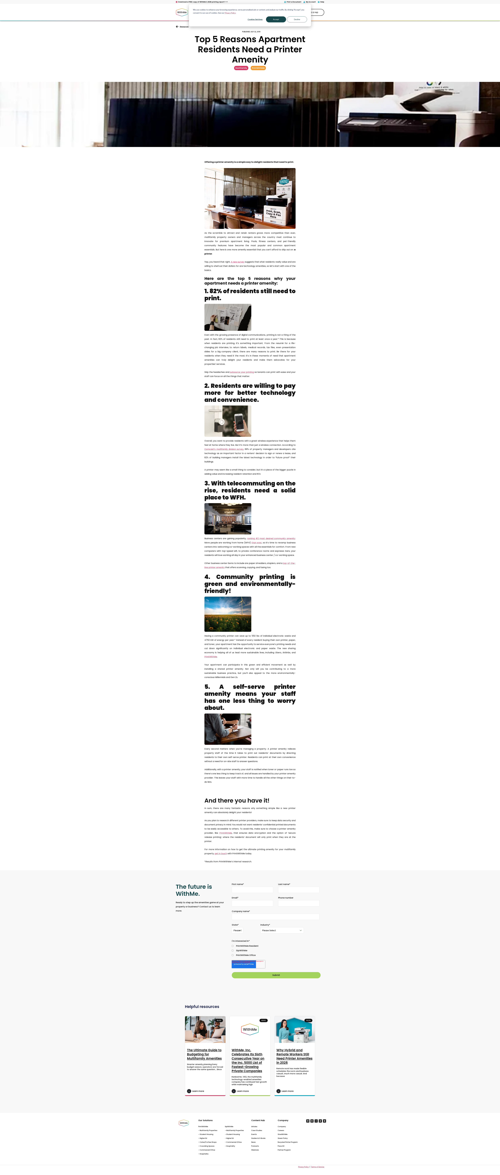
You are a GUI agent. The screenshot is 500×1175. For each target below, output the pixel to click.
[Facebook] (312, 1121)
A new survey (237, 261)
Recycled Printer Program (288, 1142)
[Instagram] (316, 1121)
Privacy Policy (230, 13)
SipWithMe (229, 1126)
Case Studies (256, 1130)
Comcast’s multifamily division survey (223, 449)
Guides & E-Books (258, 1138)
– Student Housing (205, 1134)
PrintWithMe (203, 1126)
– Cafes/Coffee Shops (207, 1142)
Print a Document (294, 2)
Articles (254, 1126)
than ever (257, 542)
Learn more (198, 1091)
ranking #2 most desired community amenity (271, 538)
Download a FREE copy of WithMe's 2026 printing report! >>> (203, 2)
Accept (276, 19)
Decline (297, 19)
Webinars (255, 1150)
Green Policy (283, 1138)
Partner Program (284, 1150)
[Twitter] (320, 1121)
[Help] (319, 2)
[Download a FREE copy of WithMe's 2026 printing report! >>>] (176, 2)
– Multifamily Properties (207, 1130)
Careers (281, 1130)
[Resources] (177, 26)
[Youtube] (324, 1121)
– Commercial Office (206, 1150)
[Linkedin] (307, 1121)
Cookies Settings (255, 19)
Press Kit (281, 1146)
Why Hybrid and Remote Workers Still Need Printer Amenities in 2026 (294, 1056)
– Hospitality (203, 1154)
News (253, 1142)
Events (254, 1134)
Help (322, 2)
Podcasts (255, 1146)
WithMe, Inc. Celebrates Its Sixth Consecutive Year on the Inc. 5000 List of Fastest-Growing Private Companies (248, 1060)
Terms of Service (317, 1167)
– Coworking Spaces (206, 1146)
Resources (184, 27)
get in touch (221, 853)
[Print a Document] (285, 2)
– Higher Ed (202, 1138)
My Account (311, 2)
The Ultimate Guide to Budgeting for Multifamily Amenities (204, 1054)
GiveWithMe (283, 1134)
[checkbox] (276, 950)
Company (282, 1126)
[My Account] (304, 2)
